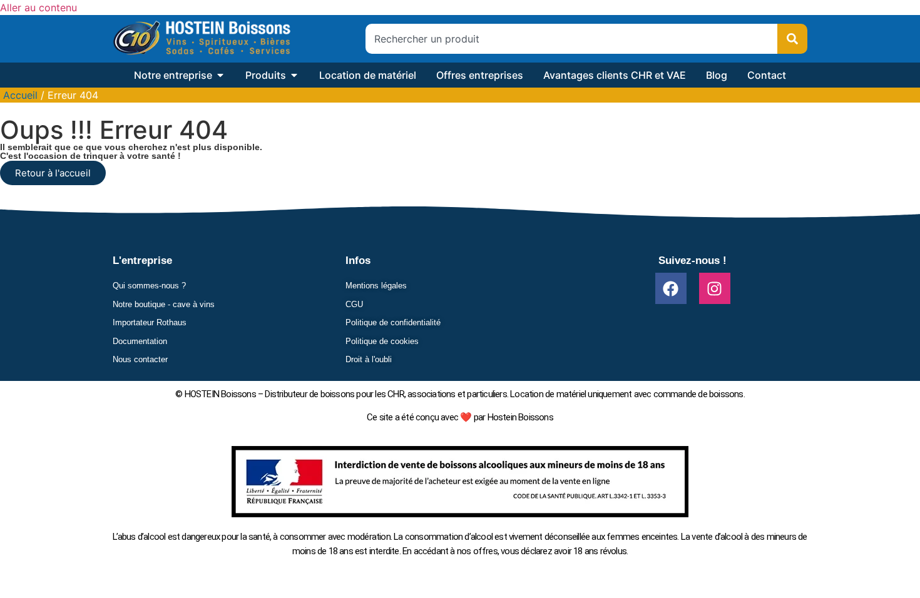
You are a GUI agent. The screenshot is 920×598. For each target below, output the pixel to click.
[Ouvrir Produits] (294, 75)
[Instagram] (714, 288)
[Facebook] (671, 288)
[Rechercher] (792, 39)
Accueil (20, 95)
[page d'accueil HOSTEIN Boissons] (201, 39)
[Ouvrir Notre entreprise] (220, 75)
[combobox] (571, 39)
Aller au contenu (38, 7)
